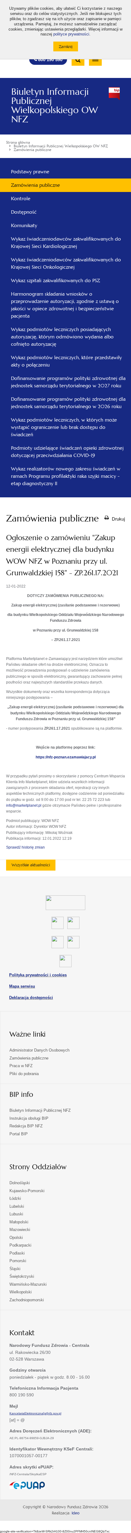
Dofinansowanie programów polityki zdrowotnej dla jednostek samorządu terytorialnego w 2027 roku (68, 382)
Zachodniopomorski (26, 1300)
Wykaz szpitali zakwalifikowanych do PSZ (55, 280)
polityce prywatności (71, 34)
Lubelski (16, 1206)
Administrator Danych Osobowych (39, 1050)
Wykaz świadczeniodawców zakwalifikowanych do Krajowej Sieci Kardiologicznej (66, 242)
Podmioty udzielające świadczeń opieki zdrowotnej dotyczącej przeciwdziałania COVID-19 (67, 452)
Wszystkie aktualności (31, 865)
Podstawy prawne (30, 171)
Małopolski (18, 1222)
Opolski (16, 1237)
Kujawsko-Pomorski (26, 1190)
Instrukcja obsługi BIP (28, 1118)
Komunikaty (24, 225)
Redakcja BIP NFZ (26, 1126)
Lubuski (16, 1214)
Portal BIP (18, 1134)
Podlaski (17, 1253)
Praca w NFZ (21, 1065)
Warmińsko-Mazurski (28, 1284)
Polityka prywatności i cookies (38, 975)
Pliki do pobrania (24, 1073)
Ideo (76, 1513)
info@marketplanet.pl (23, 805)
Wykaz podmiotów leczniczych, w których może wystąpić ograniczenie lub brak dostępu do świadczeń (64, 427)
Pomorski (17, 1260)
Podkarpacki (20, 1245)
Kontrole (20, 198)
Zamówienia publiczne (35, 185)
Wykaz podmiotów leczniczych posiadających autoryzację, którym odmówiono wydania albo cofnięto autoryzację (62, 336)
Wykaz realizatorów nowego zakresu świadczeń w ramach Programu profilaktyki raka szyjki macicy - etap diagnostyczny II (65, 476)
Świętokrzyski (21, 1276)
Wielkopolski (20, 1292)
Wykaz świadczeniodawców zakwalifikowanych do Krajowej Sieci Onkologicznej (66, 263)
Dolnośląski (19, 1183)
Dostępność (24, 212)
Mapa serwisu (22, 986)
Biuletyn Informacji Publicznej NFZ (40, 1110)
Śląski (14, 1268)
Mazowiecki (19, 1229)
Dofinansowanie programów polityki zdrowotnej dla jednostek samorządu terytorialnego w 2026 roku (68, 403)
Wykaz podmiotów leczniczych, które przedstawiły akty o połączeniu (66, 361)
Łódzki (15, 1198)
